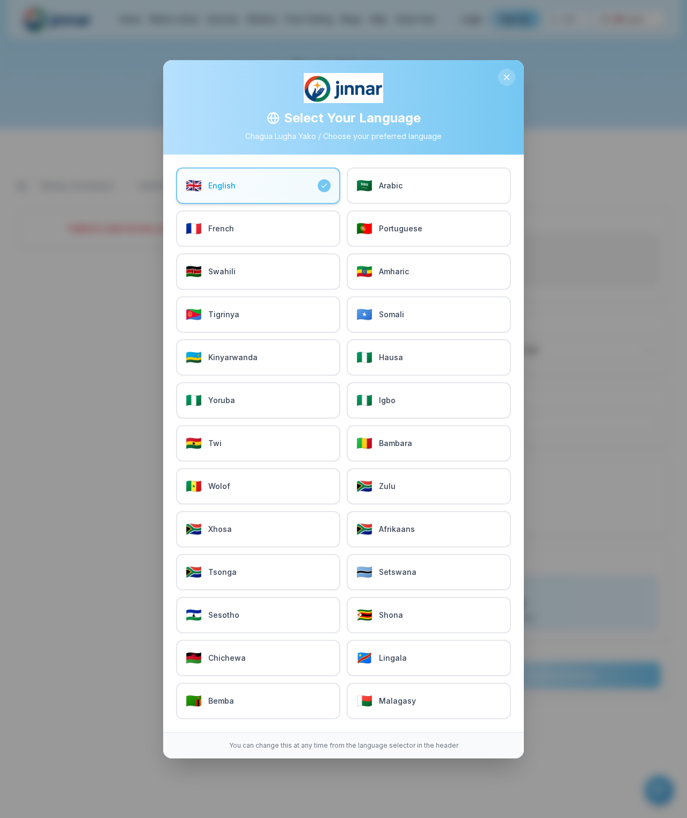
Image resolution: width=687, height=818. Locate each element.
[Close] (506, 77)
